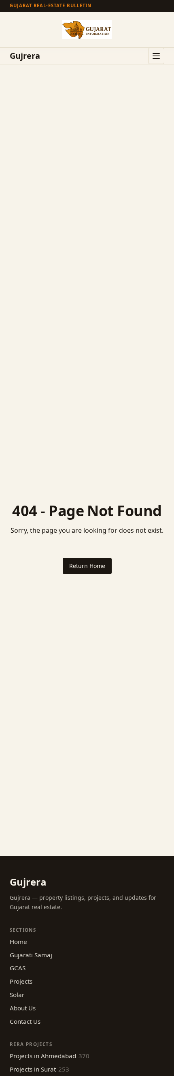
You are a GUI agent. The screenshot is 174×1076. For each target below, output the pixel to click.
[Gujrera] (86, 29)
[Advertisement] (87, 155)
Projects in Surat (39, 1069)
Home (18, 941)
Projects (21, 981)
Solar (17, 995)
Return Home (87, 566)
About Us (23, 1008)
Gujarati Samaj (31, 955)
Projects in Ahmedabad (49, 1056)
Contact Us (25, 1021)
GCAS (17, 968)
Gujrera (25, 56)
